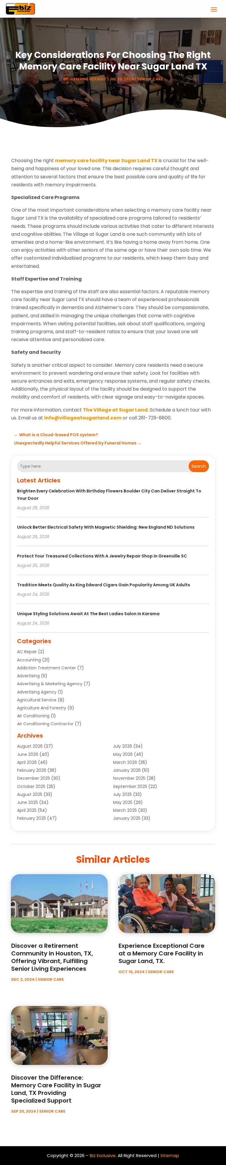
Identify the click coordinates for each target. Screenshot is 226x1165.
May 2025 (122, 802)
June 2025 (27, 802)
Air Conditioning (33, 716)
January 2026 (127, 770)
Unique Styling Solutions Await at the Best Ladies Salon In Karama (88, 614)
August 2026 (30, 746)
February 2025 (31, 818)
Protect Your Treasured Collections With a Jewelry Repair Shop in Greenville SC (102, 556)
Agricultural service (36, 700)
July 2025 (122, 794)
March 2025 (125, 810)
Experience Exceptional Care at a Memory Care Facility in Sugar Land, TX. (162, 953)
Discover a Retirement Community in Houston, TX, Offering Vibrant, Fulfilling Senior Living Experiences (52, 957)
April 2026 (27, 762)
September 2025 (130, 786)
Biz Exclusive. (103, 1155)
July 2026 (122, 746)
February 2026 (31, 770)
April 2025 (26, 810)
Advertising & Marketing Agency (49, 684)
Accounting (29, 660)
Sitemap (169, 1155)
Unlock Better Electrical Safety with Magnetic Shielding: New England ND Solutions (106, 527)
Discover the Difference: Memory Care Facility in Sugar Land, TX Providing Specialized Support (56, 1089)
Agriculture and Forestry (41, 708)
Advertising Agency (36, 692)
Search (199, 466)
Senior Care (150, 79)
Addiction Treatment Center (46, 668)
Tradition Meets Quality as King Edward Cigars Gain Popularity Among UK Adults (103, 585)
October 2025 (31, 786)
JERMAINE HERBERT (88, 79)
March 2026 (125, 762)
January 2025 (126, 818)
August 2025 (29, 794)
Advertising (28, 676)
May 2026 (123, 754)
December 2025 (33, 778)
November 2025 (129, 778)
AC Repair (27, 652)
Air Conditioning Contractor (45, 724)
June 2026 (27, 754)
